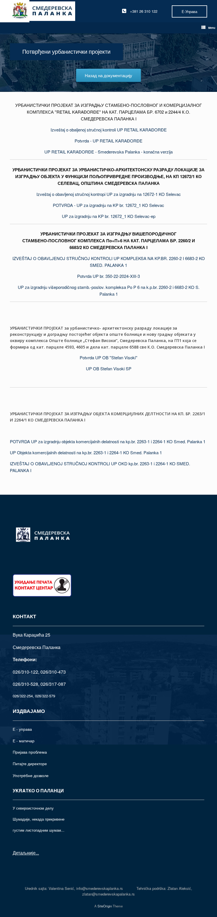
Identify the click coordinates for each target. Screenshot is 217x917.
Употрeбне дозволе (31, 775)
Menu (211, 28)
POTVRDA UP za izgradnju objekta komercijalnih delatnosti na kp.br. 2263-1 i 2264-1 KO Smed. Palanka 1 (107, 441)
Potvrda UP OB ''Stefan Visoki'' (108, 357)
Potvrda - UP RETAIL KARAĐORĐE (108, 141)
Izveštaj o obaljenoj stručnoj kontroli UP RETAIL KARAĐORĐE (109, 130)
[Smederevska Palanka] (42, 11)
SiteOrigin (104, 906)
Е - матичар (23, 740)
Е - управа (22, 729)
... (37, 852)
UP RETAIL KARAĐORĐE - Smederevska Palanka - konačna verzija (108, 152)
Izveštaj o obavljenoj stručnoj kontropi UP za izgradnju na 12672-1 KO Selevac (108, 194)
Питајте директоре (30, 763)
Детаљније (24, 852)
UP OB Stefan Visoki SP (108, 368)
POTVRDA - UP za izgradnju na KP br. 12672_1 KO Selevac (108, 205)
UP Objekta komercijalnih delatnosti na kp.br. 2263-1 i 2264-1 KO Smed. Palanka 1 (86, 452)
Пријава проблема (30, 752)
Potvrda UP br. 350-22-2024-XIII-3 (108, 276)
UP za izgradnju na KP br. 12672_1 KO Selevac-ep (108, 216)
